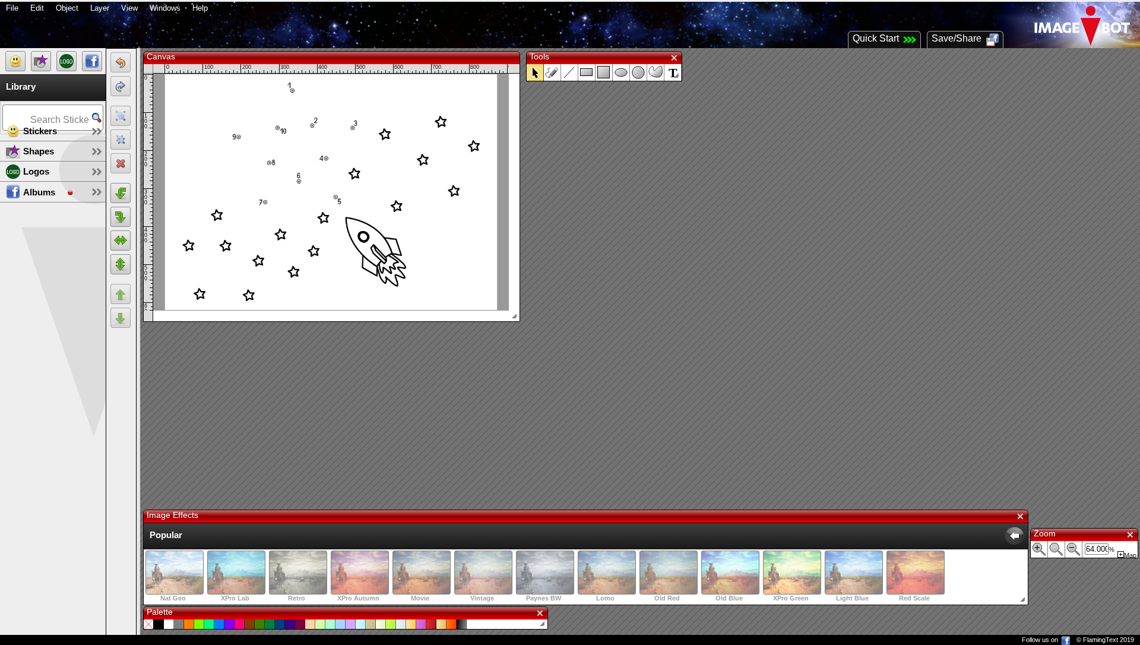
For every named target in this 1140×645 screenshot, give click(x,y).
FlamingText (1100, 639)
